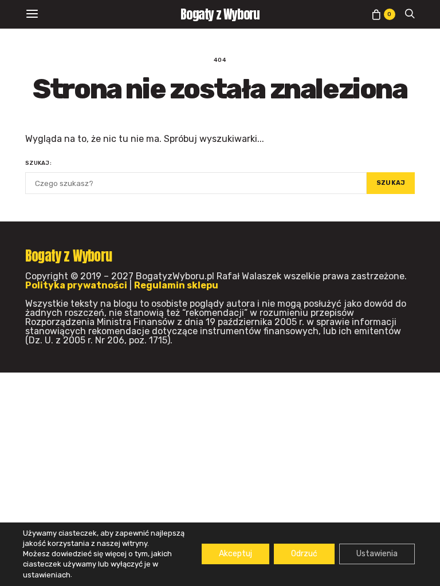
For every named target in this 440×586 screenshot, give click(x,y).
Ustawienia (377, 554)
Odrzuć (304, 554)
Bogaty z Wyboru (220, 14)
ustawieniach (46, 575)
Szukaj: (38, 163)
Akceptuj (235, 554)
